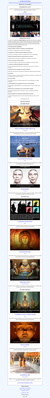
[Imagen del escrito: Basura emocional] (25, 187)
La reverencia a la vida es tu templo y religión (25, 314)
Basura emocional (25, 189)
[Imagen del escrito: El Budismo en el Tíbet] (25, 373)
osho (25, 316)
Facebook (24, 389)
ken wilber (25, 130)
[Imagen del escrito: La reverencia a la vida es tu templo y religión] (25, 312)
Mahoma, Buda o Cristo (25, 282)
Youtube (27, 390)
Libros (28, 392)
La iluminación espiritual (25, 1)
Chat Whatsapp (22, 388)
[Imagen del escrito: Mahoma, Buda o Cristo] (25, 280)
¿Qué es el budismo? (25, 344)
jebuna (25, 160)
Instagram (23, 390)
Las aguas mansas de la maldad (25, 158)
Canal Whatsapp (27, 388)
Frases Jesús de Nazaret (25, 251)
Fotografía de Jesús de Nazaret (25, 221)
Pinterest (28, 389)
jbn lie (25, 223)
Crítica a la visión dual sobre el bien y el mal (25, 128)
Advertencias (23, 392)
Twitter (21, 389)
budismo (25, 346)
